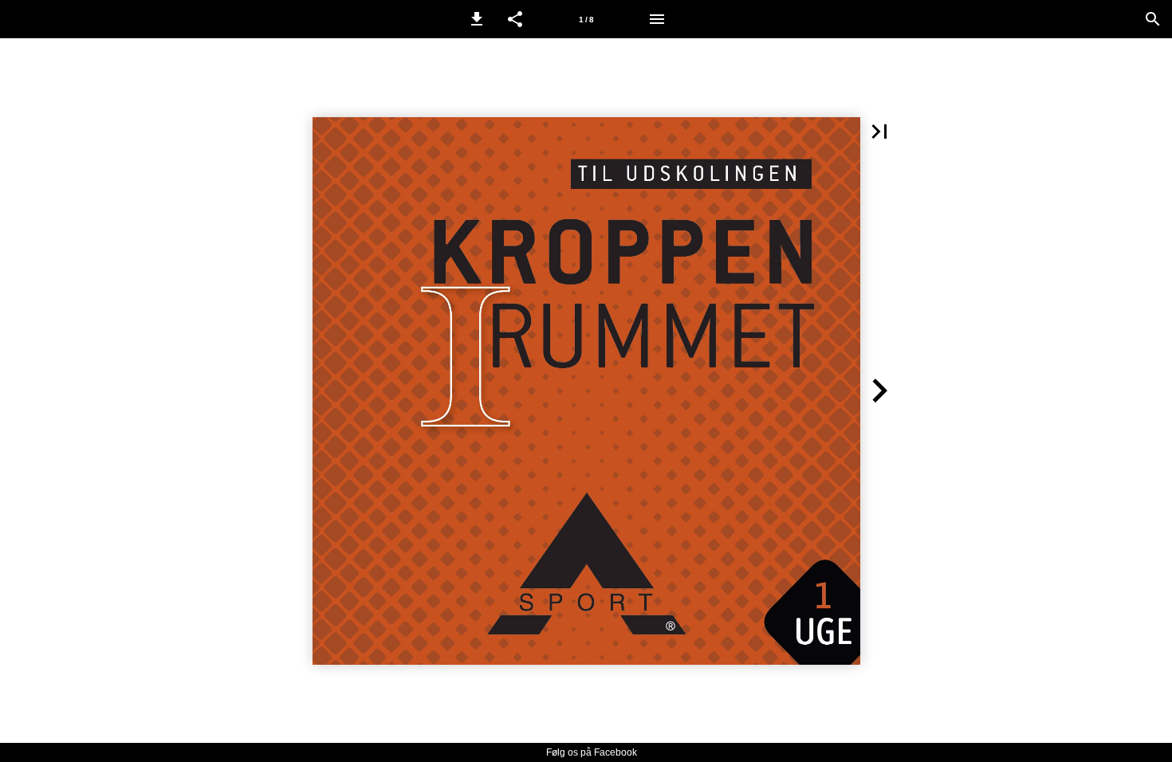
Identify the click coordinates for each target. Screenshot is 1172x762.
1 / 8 (586, 19)
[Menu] (657, 19)
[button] (477, 19)
